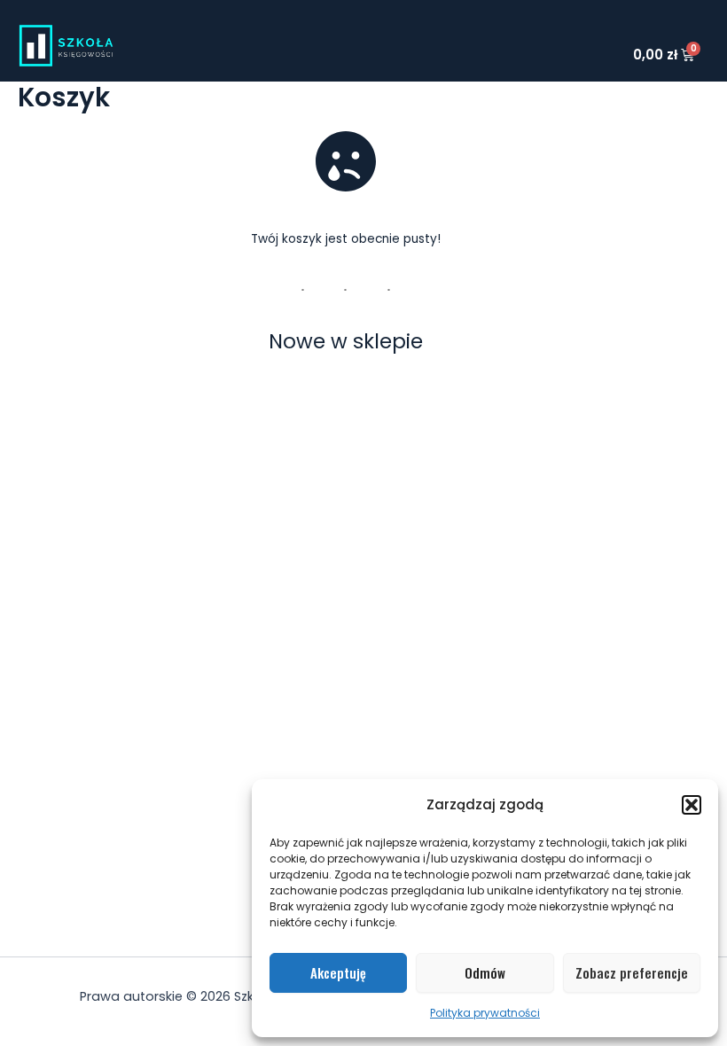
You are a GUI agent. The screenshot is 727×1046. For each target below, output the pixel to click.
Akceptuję (338, 972)
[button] (691, 805)
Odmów (485, 972)
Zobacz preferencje (631, 972)
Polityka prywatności (485, 1012)
